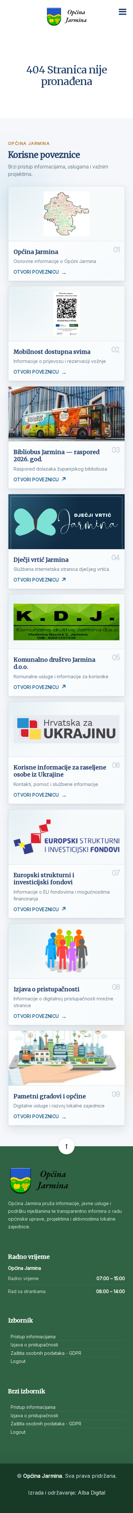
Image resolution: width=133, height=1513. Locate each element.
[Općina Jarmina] (67, 16)
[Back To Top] (66, 1146)
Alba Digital (91, 1492)
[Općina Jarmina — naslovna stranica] (38, 1180)
